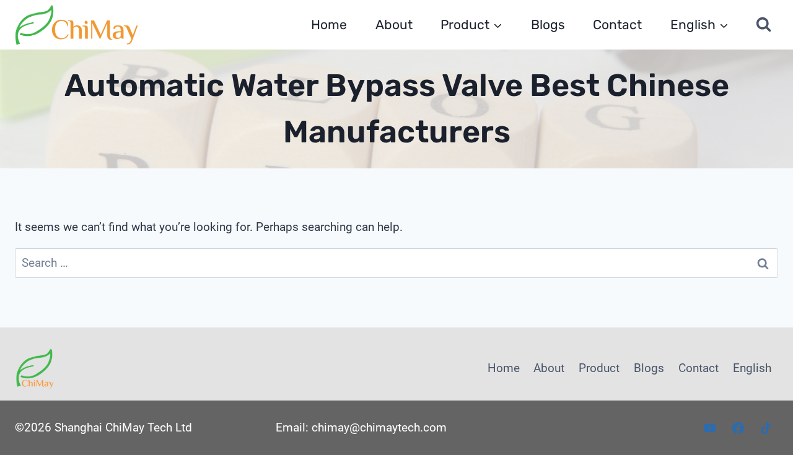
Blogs (548, 24)
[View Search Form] (764, 25)
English (752, 368)
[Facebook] (738, 428)
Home (329, 24)
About (394, 24)
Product (599, 368)
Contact (617, 24)
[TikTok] (766, 428)
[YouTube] (710, 428)
